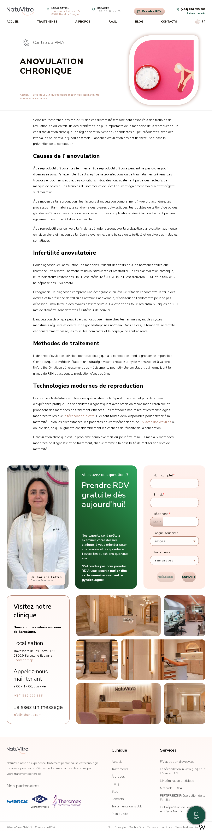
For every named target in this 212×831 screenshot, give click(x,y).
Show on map (23, 660)
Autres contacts (196, 13)
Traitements (47, 22)
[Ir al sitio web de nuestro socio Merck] (17, 801)
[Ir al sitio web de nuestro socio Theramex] (66, 801)
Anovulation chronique (33, 98)
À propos (82, 22)
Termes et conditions (159, 827)
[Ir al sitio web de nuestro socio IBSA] (40, 801)
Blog (139, 22)
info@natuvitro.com (27, 714)
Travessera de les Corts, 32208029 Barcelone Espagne (65, 13)
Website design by (187, 827)
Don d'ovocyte (117, 827)
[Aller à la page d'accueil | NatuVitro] (20, 11)
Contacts (169, 22)
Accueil (13, 22)
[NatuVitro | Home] (18, 750)
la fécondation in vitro (79, 416)
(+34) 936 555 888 (28, 695)
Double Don (136, 827)
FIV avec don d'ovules (155, 422)
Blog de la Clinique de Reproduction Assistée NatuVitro (66, 95)
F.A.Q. (112, 22)
